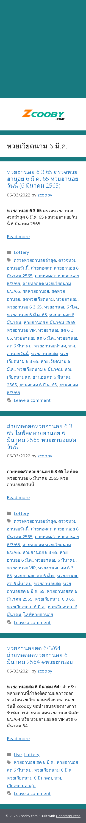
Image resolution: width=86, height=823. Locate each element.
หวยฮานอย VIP (21, 330)
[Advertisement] (43, 49)
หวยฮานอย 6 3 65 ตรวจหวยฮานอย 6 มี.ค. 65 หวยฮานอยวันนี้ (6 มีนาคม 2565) (42, 178)
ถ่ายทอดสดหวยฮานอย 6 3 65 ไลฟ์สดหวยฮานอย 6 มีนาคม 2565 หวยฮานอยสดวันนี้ (41, 436)
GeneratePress (68, 815)
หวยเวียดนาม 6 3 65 (54, 599)
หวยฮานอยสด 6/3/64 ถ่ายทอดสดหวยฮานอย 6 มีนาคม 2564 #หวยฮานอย (40, 654)
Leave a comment (32, 400)
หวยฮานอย (67, 299)
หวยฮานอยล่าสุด (50, 346)
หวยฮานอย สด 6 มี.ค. (34, 338)
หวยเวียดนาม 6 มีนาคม (39, 369)
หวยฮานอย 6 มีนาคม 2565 (49, 322)
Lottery (21, 252)
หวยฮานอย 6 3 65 (24, 307)
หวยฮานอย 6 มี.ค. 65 (27, 315)
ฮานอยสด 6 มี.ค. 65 (38, 385)
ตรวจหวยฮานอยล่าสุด (35, 260)
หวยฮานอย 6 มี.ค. (61, 307)
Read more (18, 237)
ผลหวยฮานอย (35, 291)
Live (18, 754)
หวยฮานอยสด (44, 354)
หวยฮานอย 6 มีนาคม (55, 560)
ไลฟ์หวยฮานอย (38, 614)
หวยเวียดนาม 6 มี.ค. (26, 607)
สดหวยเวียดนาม (38, 299)
